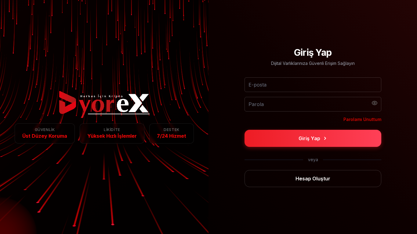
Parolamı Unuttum (362, 119)
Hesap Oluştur (313, 179)
